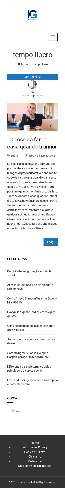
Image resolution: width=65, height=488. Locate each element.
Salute (14, 155)
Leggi (50, 242)
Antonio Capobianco (32, 95)
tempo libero (48, 155)
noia (37, 155)
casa (31, 155)
